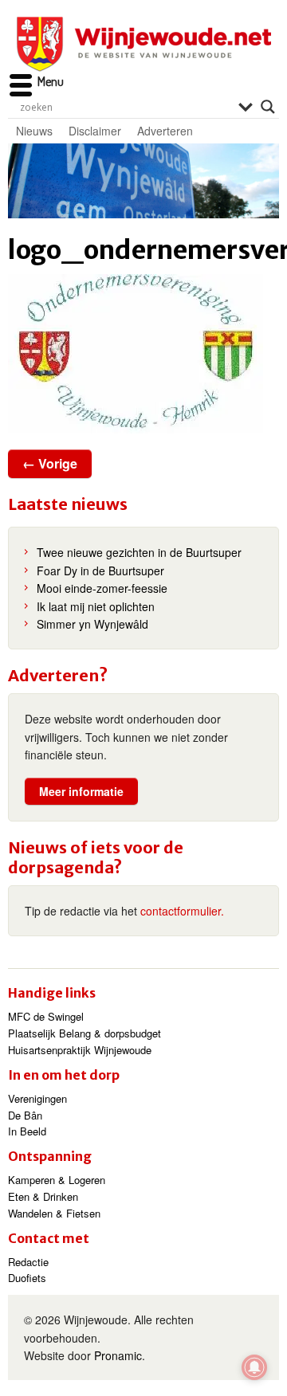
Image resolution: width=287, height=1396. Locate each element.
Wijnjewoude (143, 44)
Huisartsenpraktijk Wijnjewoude (79, 1049)
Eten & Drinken (43, 1196)
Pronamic (118, 1355)
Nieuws (34, 131)
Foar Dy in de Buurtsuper (100, 570)
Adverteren (165, 131)
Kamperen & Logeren (56, 1179)
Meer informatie (81, 791)
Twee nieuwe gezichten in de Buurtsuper (139, 552)
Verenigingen (37, 1098)
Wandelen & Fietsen (54, 1213)
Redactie (28, 1261)
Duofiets (27, 1277)
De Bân (25, 1115)
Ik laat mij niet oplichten (96, 606)
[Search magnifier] (268, 107)
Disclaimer (95, 131)
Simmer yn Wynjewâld (92, 624)
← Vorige (49, 463)
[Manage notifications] (254, 1367)
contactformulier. (182, 911)
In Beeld (27, 1131)
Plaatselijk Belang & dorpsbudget (84, 1033)
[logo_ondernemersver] (143, 353)
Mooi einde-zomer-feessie (102, 588)
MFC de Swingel (46, 1016)
